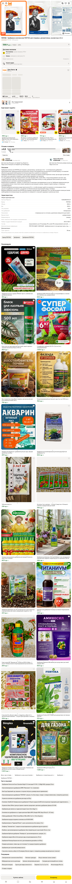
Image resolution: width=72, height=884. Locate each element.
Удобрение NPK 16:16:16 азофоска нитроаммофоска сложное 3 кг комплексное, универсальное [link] (53, 294)
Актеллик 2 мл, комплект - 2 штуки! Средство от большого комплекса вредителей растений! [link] (52, 505)
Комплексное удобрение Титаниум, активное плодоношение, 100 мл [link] (53, 610)
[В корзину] (18, 132)
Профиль (66, 882)
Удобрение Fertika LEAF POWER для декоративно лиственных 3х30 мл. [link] (53, 715)
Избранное (42, 882)
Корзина (54, 882)
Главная (6, 882)
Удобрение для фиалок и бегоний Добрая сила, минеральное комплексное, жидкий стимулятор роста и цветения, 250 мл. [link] (53, 557)
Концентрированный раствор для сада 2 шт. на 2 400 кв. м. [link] (52, 399)
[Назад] (3, 3)
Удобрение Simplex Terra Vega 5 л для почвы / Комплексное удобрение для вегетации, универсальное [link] (17, 768)
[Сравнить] (62, 3)
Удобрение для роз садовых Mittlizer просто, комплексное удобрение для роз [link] (17, 294)
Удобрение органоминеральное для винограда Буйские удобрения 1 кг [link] (52, 452)
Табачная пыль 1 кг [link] (7, 504)
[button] (3, 33)
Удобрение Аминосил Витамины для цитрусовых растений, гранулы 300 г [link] (53, 663)
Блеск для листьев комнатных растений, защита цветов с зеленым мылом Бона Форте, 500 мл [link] (17, 347)
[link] (28, 784)
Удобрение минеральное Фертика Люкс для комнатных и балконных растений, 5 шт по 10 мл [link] (10, 138)
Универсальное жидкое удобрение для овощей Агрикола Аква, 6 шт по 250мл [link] (17, 557)
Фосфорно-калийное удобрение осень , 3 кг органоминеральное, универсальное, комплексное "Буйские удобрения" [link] (29, 138)
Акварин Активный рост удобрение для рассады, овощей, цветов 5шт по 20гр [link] (17, 452)
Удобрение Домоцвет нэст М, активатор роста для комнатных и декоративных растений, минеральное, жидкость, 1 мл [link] (18, 610)
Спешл (18, 882)
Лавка (30, 882)
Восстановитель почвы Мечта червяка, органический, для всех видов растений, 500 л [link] (17, 399)
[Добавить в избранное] (66, 3)
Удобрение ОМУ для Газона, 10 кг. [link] (46, 767)
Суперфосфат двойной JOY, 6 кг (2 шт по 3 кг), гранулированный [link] (49, 347)
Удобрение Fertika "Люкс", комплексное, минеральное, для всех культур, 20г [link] (48, 138)
